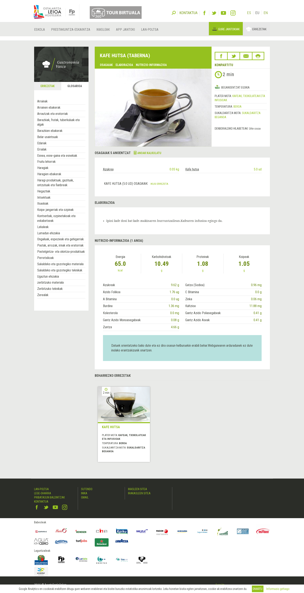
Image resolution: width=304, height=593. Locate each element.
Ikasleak (103, 30)
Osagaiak (106, 65)
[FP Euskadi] (61, 560)
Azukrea (108, 169)
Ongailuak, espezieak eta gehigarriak (60, 239)
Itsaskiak (42, 203)
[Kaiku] (122, 531)
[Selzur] (142, 531)
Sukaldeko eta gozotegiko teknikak (59, 270)
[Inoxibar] (263, 531)
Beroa (237, 106)
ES (249, 13)
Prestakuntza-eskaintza (70, 30)
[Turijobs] (81, 541)
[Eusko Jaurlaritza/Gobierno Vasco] (41, 560)
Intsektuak (43, 197)
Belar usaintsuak (47, 137)
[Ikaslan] (122, 560)
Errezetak (259, 29)
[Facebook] (204, 13)
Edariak (42, 143)
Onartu (257, 589)
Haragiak (42, 168)
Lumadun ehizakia (48, 233)
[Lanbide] (81, 560)
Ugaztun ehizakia (48, 276)
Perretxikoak (45, 258)
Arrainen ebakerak (48, 107)
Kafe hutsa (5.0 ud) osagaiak (126, 184)
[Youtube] (223, 13)
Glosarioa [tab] (74, 86)
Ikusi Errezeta (159, 183)
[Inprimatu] (258, 56)
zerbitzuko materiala (50, 282)
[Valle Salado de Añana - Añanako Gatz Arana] (243, 531)
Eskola (39, 30)
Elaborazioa (124, 65)
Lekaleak (43, 227)
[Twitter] (214, 13)
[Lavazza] (122, 540)
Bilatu (174, 12)
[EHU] (142, 560)
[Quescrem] (61, 542)
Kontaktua (41, 501)
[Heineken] (81, 531)
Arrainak (42, 101)
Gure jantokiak (229, 29)
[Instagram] (233, 13)
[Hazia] (61, 531)
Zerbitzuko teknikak (50, 289)
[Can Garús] (223, 531)
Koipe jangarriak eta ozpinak (55, 210)
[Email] (246, 56)
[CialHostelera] (102, 531)
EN (266, 13)
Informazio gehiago (278, 589)
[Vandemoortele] (182, 531)
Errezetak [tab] (48, 86)
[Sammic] (41, 531)
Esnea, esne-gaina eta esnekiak (57, 156)
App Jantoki (125, 30)
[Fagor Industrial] (162, 531)
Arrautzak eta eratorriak (52, 114)
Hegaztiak (43, 191)
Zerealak (42, 295)
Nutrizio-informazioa (151, 65)
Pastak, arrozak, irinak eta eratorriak (60, 245)
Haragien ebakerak (49, 174)
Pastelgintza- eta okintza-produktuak (61, 252)
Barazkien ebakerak (49, 131)
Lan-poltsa (149, 30)
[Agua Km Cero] (41, 541)
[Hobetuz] (102, 560)
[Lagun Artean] (202, 531)
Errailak (42, 149)
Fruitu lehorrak (46, 162)
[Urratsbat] (41, 571)
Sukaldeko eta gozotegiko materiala (60, 264)
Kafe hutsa (192, 169)
